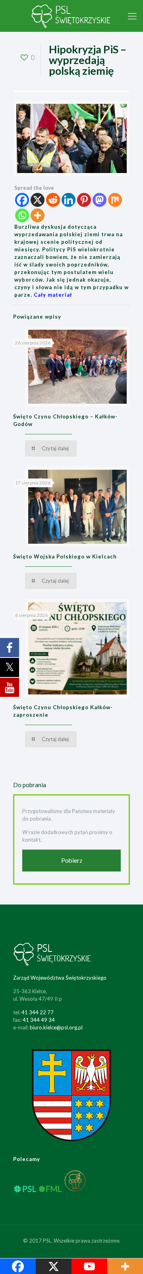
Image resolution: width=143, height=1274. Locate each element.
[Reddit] (53, 200)
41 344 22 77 (37, 1012)
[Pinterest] (84, 200)
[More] (37, 215)
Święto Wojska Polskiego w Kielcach (65, 556)
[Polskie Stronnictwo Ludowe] (71, 16)
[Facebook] (22, 200)
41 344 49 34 (39, 1020)
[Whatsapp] (22, 215)
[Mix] (115, 200)
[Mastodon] (99, 200)
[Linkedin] (68, 200)
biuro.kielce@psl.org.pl (56, 1027)
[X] (37, 200)
